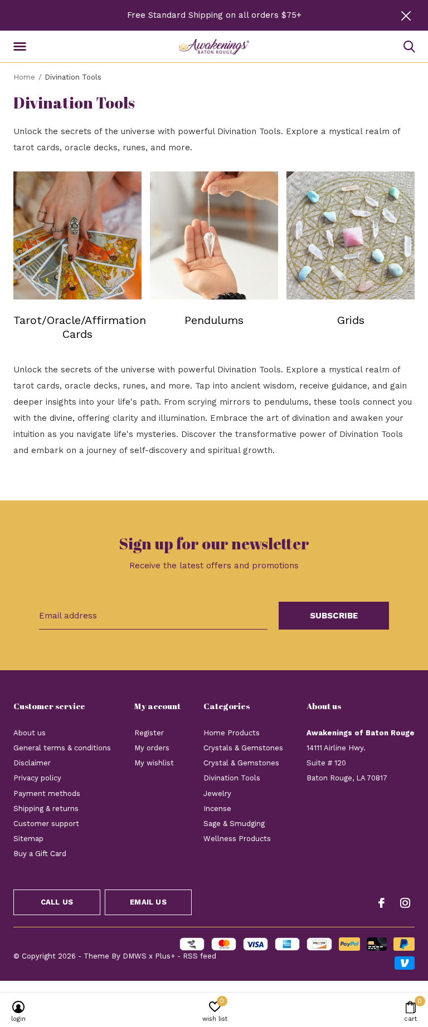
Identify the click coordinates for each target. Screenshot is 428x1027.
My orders (151, 748)
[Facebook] (381, 903)
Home (24, 77)
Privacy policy (37, 778)
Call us (57, 902)
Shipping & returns (46, 808)
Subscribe (334, 616)
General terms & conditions (62, 748)
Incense (217, 808)
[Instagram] (405, 903)
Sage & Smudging (234, 823)
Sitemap (28, 838)
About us (29, 733)
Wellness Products (237, 838)
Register (149, 733)
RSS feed (199, 956)
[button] (21, 47)
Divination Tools (231, 778)
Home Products (231, 733)
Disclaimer (32, 763)
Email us (148, 902)
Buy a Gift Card (39, 853)
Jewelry (217, 793)
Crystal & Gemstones (241, 763)
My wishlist (154, 763)
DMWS (135, 956)
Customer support (46, 823)
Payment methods (46, 793)
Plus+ (165, 956)
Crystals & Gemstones (243, 748)
